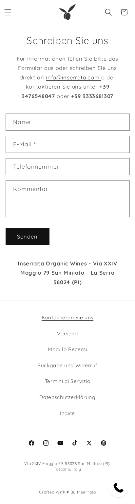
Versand (67, 333)
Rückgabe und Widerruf (67, 365)
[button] (8, 12)
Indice (67, 413)
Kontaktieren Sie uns (67, 317)
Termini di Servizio (67, 381)
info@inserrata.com (73, 77)
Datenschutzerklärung (67, 397)
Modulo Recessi (67, 349)
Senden (27, 236)
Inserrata (86, 492)
